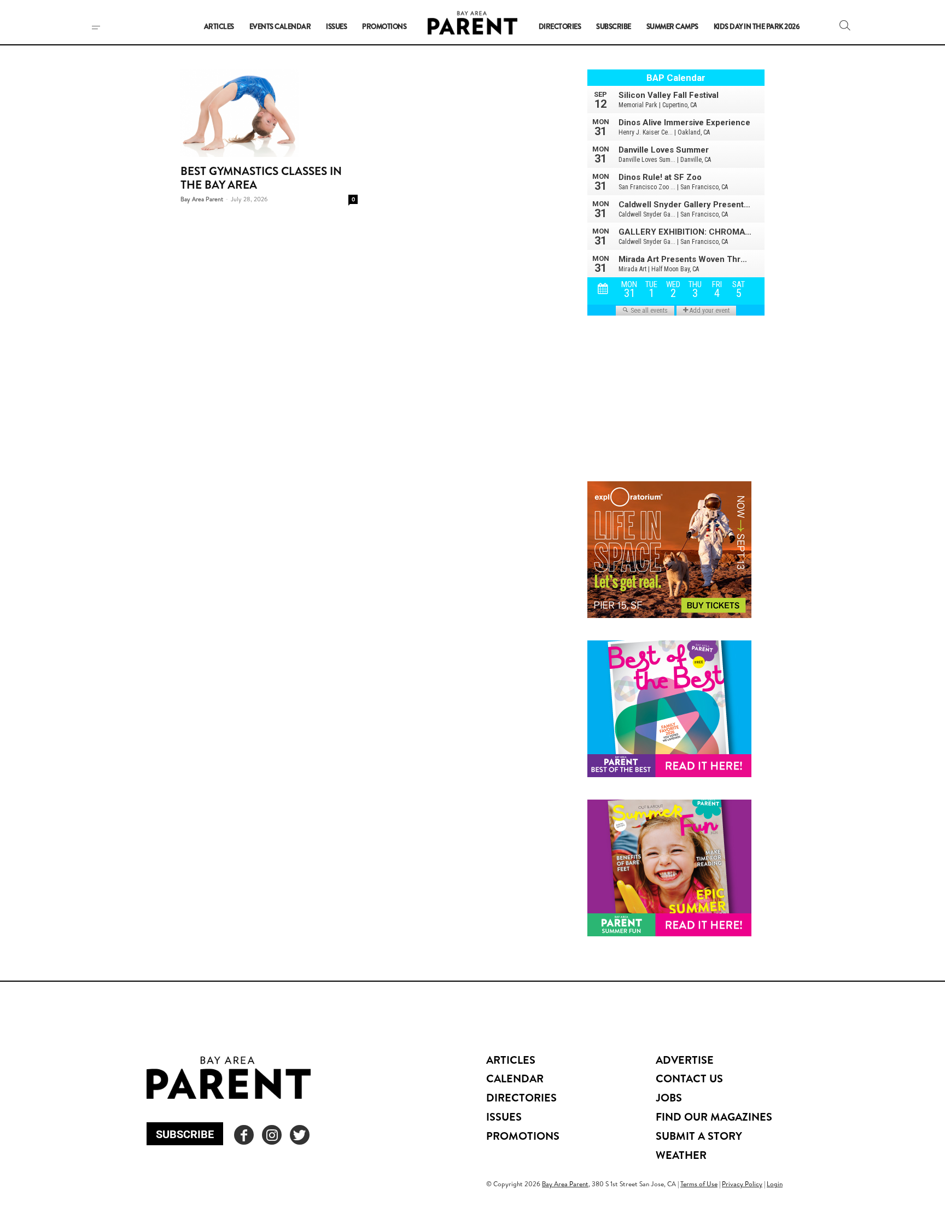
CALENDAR (515, 1078)
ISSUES (504, 1116)
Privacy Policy (742, 1183)
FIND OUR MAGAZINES (714, 1116)
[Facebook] (244, 1135)
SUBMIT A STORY (699, 1135)
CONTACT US (689, 1078)
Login (775, 1183)
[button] (845, 25)
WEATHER (681, 1154)
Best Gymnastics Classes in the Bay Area (261, 178)
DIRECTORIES (521, 1097)
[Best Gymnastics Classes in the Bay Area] (269, 113)
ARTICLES (510, 1059)
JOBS (669, 1097)
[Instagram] (272, 1135)
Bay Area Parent (201, 199)
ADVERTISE (685, 1059)
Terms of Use (699, 1183)
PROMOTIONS (522, 1135)
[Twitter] (300, 1135)
